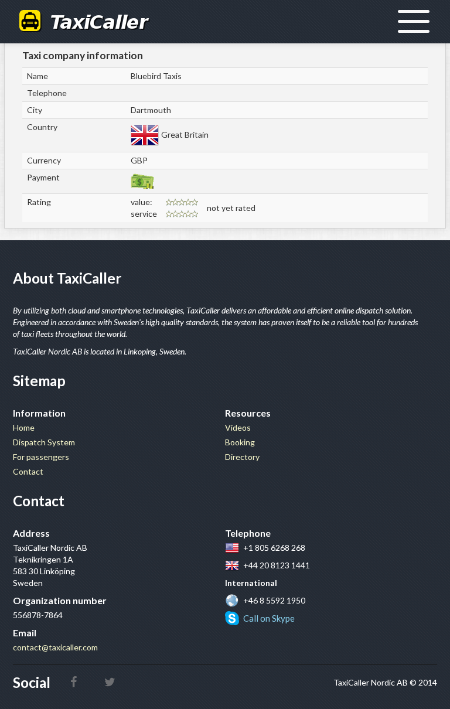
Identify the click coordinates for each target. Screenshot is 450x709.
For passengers (41, 457)
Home (24, 427)
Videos (238, 427)
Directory (242, 457)
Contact (28, 471)
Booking (240, 442)
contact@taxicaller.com (55, 647)
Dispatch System (44, 442)
